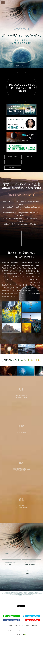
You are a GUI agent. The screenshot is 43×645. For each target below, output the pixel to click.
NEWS (12, 162)
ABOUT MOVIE (12, 157)
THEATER (29, 162)
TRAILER (29, 157)
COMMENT (13, 167)
